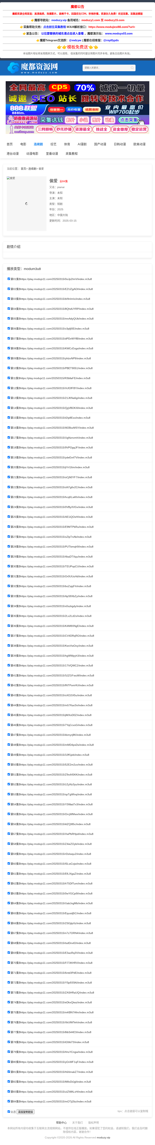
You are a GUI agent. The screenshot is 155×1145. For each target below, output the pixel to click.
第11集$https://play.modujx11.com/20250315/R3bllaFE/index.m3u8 (50, 378)
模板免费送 (77, 47)
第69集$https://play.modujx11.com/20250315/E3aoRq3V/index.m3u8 (52, 952)
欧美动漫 (139, 144)
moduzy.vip (103, 1137)
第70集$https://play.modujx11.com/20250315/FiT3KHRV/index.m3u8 (51, 962)
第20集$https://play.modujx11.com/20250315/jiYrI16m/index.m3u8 (50, 467)
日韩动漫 (120, 144)
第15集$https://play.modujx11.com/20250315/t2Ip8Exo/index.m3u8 (50, 417)
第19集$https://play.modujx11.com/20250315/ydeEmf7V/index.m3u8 (51, 457)
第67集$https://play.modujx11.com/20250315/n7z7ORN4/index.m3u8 (52, 933)
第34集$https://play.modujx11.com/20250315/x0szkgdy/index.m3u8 (51, 606)
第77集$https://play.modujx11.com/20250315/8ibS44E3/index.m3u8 (51, 1032)
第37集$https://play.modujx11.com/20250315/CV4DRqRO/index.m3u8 (52, 635)
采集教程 (72, 153)
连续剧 (38, 144)
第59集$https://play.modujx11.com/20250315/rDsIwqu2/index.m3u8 (51, 853)
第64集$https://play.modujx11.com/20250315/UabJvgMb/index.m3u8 (52, 903)
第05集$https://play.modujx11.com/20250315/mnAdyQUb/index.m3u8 (52, 318)
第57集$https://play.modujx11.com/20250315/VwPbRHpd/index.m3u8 (52, 833)
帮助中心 (61, 1122)
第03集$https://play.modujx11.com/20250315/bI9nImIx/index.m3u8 (50, 298)
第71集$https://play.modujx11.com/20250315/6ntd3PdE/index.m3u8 (51, 972)
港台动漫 (13, 153)
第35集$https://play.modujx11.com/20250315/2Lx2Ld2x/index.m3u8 (51, 615)
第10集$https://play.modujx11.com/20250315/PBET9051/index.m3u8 (52, 368)
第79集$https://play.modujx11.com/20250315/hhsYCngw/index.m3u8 (52, 1051)
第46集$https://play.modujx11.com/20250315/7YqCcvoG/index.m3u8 (51, 725)
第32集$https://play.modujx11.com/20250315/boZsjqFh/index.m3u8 (51, 586)
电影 (23, 144)
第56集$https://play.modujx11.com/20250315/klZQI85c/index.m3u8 (51, 824)
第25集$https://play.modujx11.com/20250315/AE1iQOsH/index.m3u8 (52, 516)
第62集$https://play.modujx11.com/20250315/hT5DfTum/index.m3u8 (51, 883)
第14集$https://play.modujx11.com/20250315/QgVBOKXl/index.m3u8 (52, 407)
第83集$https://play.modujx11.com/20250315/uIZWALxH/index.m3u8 (51, 1091)
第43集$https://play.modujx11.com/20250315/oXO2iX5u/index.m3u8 (51, 695)
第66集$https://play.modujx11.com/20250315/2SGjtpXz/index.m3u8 (51, 923)
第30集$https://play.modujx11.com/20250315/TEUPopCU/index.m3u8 (52, 566)
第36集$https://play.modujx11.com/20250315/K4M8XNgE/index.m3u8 (52, 625)
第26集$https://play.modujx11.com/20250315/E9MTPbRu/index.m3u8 (52, 526)
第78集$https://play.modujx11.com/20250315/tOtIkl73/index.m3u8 (50, 1042)
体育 (67, 144)
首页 (10, 144)
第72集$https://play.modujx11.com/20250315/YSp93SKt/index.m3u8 (51, 982)
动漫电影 (32, 153)
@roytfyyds (111, 40)
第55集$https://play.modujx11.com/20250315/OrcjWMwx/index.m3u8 (52, 814)
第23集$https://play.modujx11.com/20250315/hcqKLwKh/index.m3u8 (51, 497)
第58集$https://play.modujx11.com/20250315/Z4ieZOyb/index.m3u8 (51, 843)
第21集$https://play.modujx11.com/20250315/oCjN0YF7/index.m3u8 (51, 477)
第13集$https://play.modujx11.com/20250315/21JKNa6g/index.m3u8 (51, 397)
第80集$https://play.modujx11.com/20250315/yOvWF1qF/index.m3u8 (52, 1061)
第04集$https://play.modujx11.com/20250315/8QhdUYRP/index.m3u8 (52, 308)
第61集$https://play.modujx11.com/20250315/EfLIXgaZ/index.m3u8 (51, 873)
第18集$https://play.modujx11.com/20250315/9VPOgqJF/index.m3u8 (52, 447)
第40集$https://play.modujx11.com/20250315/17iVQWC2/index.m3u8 (52, 665)
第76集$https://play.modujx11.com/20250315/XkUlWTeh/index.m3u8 (51, 1022)
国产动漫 (100, 144)
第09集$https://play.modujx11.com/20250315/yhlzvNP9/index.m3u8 (51, 358)
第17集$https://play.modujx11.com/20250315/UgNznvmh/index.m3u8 (52, 437)
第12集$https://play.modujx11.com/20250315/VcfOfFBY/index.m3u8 (51, 388)
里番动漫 (52, 153)
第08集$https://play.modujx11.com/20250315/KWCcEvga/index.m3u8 (52, 348)
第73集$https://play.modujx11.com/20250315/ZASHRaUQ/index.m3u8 (52, 992)
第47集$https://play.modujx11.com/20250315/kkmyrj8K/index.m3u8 (51, 734)
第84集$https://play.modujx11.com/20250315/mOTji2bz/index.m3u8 (51, 1101)
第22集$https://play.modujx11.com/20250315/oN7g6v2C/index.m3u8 (51, 487)
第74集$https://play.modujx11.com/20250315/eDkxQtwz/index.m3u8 (51, 1002)
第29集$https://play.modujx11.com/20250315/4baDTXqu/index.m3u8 (52, 556)
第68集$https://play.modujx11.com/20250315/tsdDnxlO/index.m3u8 (51, 943)
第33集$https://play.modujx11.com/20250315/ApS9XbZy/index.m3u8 (51, 596)
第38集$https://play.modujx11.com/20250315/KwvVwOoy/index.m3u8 (52, 645)
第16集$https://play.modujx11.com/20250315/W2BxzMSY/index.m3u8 (52, 427)
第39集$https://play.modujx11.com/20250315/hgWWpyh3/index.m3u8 (52, 655)
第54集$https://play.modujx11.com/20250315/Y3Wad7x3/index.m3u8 (52, 804)
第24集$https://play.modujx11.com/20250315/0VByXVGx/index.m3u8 (52, 507)
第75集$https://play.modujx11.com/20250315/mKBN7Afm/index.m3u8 (52, 1012)
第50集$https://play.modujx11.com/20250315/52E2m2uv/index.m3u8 (52, 764)
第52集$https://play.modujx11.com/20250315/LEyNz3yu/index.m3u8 (51, 784)
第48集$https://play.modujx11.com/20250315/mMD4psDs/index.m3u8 (52, 744)
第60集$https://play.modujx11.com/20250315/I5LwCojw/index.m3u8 (51, 863)
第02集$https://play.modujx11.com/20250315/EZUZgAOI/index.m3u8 (52, 289)
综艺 (53, 144)
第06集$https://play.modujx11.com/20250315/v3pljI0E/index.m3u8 (50, 328)
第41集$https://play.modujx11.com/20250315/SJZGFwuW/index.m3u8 (52, 675)
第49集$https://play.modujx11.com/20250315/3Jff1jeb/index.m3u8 (50, 754)
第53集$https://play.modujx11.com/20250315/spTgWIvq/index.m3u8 (51, 794)
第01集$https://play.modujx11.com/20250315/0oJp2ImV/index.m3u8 (51, 279)
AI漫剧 (82, 144)
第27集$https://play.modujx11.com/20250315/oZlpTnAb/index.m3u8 (51, 536)
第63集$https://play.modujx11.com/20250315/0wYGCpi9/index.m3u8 (51, 893)
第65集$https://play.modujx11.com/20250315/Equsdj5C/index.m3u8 (51, 913)
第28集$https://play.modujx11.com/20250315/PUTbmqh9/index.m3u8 (52, 546)
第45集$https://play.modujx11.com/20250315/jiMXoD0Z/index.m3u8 (51, 715)
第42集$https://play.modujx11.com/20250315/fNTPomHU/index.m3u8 (52, 685)
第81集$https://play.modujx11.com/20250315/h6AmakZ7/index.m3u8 (52, 1071)
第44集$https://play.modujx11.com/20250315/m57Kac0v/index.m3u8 (51, 705)
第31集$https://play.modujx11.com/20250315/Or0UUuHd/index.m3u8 (52, 576)
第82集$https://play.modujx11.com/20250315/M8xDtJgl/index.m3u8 (51, 1081)
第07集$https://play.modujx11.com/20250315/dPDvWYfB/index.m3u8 (52, 338)
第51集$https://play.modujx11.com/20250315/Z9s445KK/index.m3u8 (51, 774)
